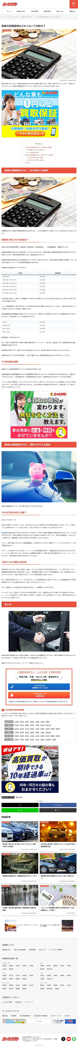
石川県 (27, 729)
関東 (41, 963)
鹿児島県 (48, 739)
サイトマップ (29, 1002)
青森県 (22, 721)
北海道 (17, 721)
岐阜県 (48, 729)
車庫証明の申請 (7, 533)
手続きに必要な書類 (20, 949)
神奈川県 (48, 725)
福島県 (48, 721)
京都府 (27, 732)
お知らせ (67, 1015)
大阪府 (17, 732)
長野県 (42, 729)
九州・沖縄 (43, 982)
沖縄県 (54, 739)
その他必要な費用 (33, 152)
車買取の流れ (21, 11)
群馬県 (27, 725)
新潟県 (17, 729)
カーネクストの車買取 (55, 949)
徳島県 (42, 736)
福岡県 (17, 739)
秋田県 (37, 721)
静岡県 (53, 729)
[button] (57, 810)
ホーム (9, 11)
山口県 (37, 736)
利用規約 (13, 1015)
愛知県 (58, 729)
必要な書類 (34, 11)
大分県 (37, 739)
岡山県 (27, 736)
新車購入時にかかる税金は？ (36, 150)
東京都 (42, 725)
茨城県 (17, 725)
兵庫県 (22, 732)
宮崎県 (42, 739)
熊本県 (32, 739)
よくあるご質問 (7, 1002)
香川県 (48, 736)
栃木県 (22, 725)
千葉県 (37, 725)
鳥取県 (17, 736)
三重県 (42, 732)
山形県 (42, 721)
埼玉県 (32, 725)
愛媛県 (53, 736)
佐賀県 (22, 739)
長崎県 (27, 739)
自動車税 (20, 797)
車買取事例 (47, 11)
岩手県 (27, 721)
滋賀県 (32, 732)
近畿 (41, 973)
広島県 (32, 736)
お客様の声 (18, 1002)
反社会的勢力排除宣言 (40, 1015)
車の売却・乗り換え (9, 797)
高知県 (58, 736)
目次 (36, 144)
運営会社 (5, 1015)
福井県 (32, 729)
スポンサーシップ (56, 1015)
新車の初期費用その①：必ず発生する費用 (39, 147)
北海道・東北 (6, 963)
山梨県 (37, 729)
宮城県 (32, 721)
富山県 (22, 729)
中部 (3, 973)
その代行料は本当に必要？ (36, 157)
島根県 (22, 736)
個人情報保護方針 (25, 1015)
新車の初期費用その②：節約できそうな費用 (39, 155)
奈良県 (37, 732)
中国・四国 (5, 982)
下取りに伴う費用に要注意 (36, 160)
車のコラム (60, 11)
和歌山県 (48, 732)
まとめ (28, 162)
